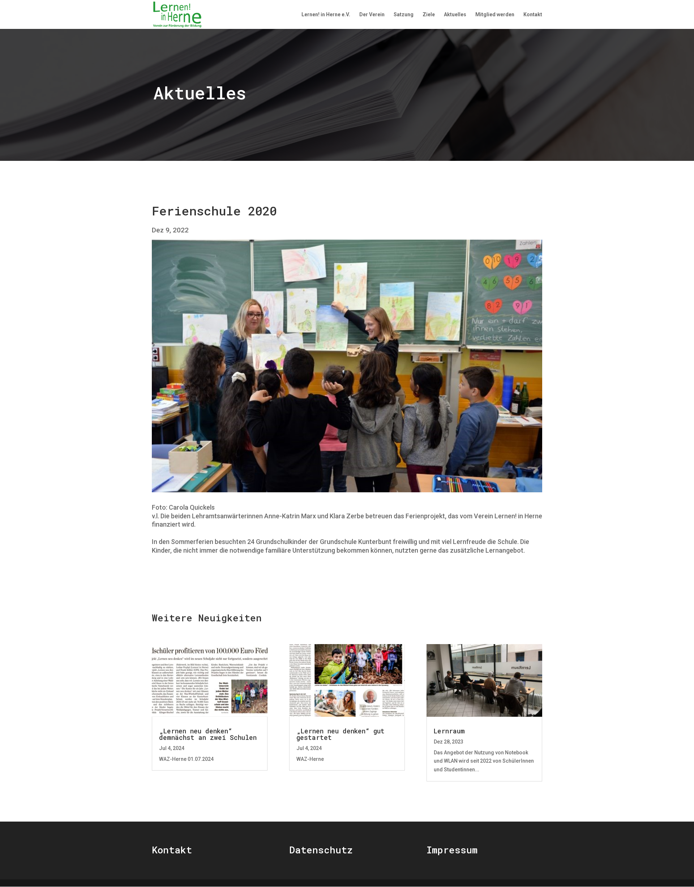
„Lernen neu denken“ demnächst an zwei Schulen (208, 734)
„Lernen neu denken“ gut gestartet (340, 734)
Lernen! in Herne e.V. (325, 14)
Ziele (429, 14)
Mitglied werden (494, 14)
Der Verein (372, 14)
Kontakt (532, 14)
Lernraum (449, 731)
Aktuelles (455, 14)
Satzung (404, 14)
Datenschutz (320, 850)
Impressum (452, 850)
